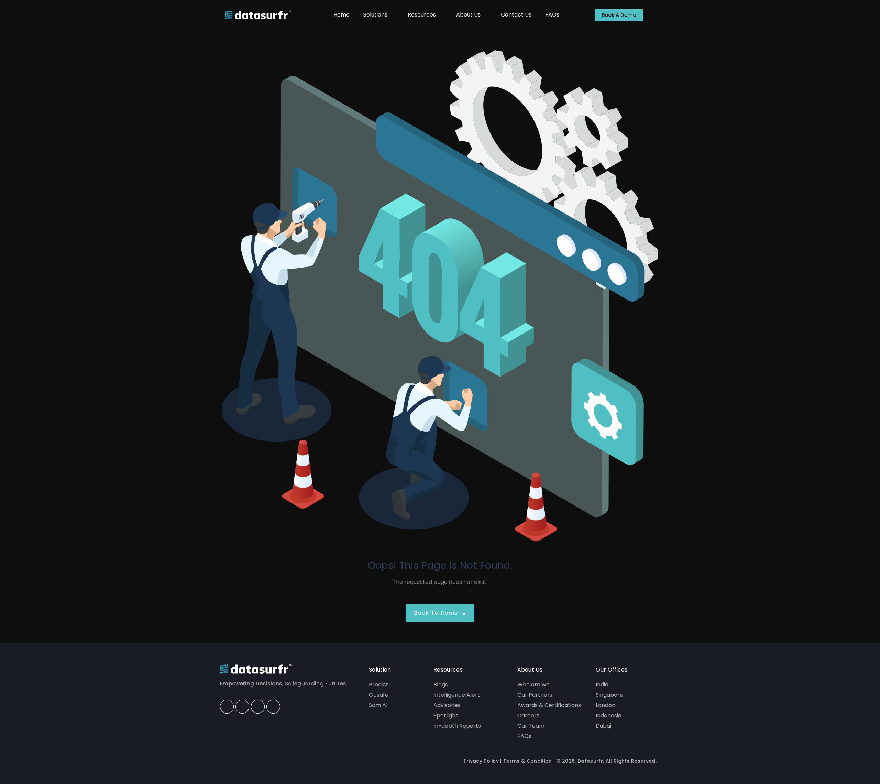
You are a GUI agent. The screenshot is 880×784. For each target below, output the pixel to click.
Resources (422, 15)
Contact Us (516, 15)
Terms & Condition (527, 761)
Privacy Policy (481, 761)
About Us (468, 15)
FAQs (552, 15)
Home (341, 15)
